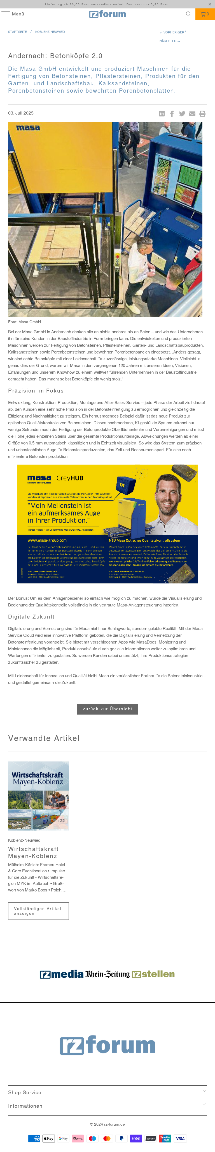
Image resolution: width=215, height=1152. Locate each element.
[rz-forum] (107, 14)
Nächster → (170, 41)
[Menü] (3, 14)
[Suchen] (188, 14)
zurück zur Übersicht (107, 708)
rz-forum (111, 1124)
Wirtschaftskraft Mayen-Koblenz (33, 852)
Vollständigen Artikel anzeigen (38, 911)
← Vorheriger (172, 32)
